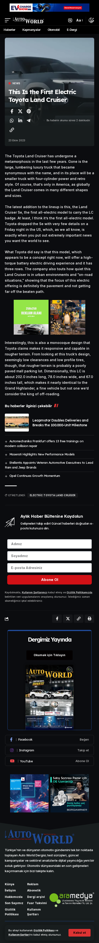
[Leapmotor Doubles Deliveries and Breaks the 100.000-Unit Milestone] (17, 423)
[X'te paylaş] (20, 111)
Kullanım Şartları (19, 934)
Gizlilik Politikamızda (79, 592)
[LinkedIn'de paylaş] (20, 120)
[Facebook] (49, 739)
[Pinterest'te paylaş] (28, 111)
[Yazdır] (89, 619)
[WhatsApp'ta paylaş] (11, 120)
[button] (79, 933)
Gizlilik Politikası (44, 930)
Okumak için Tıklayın (49, 655)
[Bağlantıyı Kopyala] (11, 130)
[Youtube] (49, 761)
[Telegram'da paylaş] (28, 120)
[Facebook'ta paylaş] (11, 111)
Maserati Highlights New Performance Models (42, 454)
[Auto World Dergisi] (28, 20)
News (16, 83)
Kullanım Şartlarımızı (34, 592)
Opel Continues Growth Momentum (34, 476)
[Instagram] (49, 750)
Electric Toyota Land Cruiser (52, 495)
